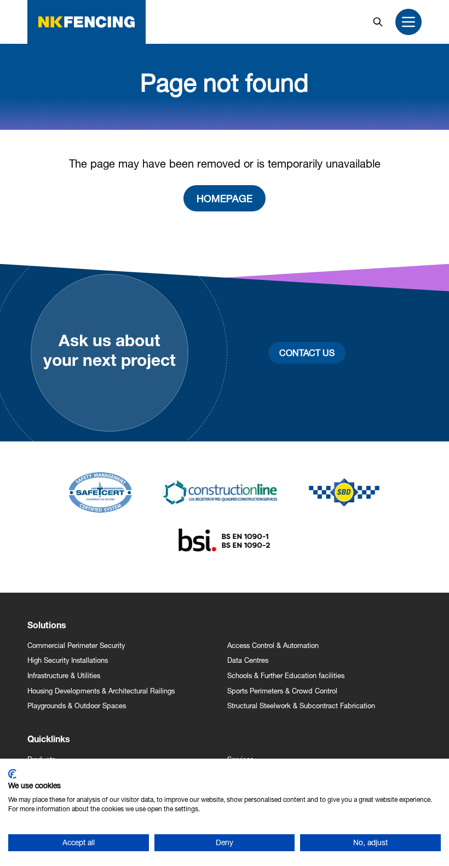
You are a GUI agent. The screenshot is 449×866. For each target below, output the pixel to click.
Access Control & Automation (273, 645)
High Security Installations (67, 660)
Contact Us (307, 352)
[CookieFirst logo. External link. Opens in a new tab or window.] (12, 774)
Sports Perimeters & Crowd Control (282, 691)
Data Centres (247, 660)
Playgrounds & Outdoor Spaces (76, 706)
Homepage (224, 198)
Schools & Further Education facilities (285, 676)
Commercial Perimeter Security (76, 645)
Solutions (46, 626)
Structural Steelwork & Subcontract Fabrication (301, 706)
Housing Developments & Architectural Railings (101, 691)
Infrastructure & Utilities (63, 676)
